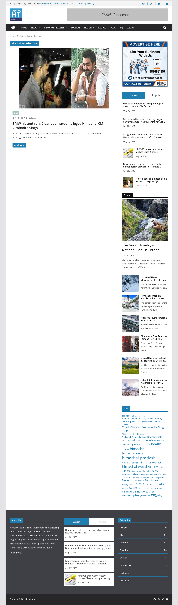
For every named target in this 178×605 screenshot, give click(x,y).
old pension (126, 478)
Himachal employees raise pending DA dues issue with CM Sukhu (143, 105)
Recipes (102, 27)
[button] (38, 28)
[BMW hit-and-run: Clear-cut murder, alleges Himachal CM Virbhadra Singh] (64, 78)
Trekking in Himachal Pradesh (156, 488)
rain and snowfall (137, 481)
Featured (89, 27)
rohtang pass (127, 485)
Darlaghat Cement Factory (134, 437)
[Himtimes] (13, 28)
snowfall (159, 484)
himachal (137, 448)
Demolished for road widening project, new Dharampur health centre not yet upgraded (143, 120)
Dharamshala (154, 436)
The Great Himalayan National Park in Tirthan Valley (141, 247)
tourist (133, 488)
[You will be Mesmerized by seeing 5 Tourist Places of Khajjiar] (130, 366)
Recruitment (152, 480)
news (153, 474)
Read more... (16, 552)
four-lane (150, 440)
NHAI (160, 475)
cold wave (140, 434)
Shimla (139, 484)
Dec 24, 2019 (128, 255)
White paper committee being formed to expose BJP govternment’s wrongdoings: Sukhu (151, 180)
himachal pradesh (139, 458)
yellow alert (145, 495)
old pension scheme (141, 478)
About (130, 27)
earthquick (125, 573)
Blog (113, 27)
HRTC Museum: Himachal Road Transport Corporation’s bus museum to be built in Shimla (154, 319)
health (156, 444)
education (138, 440)
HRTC (155, 467)
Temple (125, 488)
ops (151, 477)
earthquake (126, 441)
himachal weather (137, 466)
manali (126, 474)
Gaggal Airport (144, 445)
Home (24, 27)
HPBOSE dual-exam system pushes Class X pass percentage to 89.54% (149, 150)
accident (126, 415)
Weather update (130, 495)
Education (124, 580)
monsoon (145, 475)
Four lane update (130, 444)
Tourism (75, 27)
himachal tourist (150, 462)
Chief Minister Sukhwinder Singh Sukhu (144, 429)
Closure (125, 434)
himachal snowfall (130, 462)
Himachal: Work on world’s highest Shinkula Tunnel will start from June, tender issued (153, 297)
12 (165, 542)
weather (148, 491)
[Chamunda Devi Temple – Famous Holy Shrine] (130, 344)
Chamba (124, 542)
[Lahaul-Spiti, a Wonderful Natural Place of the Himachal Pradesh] (130, 387)
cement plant (128, 421)
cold (132, 434)
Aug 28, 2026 (129, 110)
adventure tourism (139, 416)
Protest (126, 480)
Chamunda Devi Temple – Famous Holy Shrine (154, 337)
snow (149, 484)
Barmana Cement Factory (134, 418)
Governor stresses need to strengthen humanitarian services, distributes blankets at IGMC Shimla (143, 165)
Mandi (136, 474)
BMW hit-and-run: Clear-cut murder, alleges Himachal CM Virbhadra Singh (58, 125)
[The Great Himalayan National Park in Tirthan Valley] (145, 220)
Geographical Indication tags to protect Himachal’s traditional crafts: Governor (143, 136)
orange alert (159, 478)
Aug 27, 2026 (129, 141)
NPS (164, 475)
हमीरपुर (159, 495)
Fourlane (160, 440)
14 (165, 550)
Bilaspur (124, 527)
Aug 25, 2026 (141, 185)
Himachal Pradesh (54, 27)
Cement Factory (154, 418)
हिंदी (121, 27)
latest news (150, 470)
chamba (156, 421)
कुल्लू (153, 495)
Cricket (123, 557)
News (34, 27)
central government (144, 421)
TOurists (141, 488)
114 (165, 534)
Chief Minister (127, 424)
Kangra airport (136, 471)
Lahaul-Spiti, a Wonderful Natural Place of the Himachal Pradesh (154, 381)
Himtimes (32, 118)
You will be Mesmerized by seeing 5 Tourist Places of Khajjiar (154, 359)
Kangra (126, 470)
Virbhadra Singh (132, 491)
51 (165, 580)
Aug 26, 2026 (141, 156)
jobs (161, 467)
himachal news (133, 453)
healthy (125, 449)
